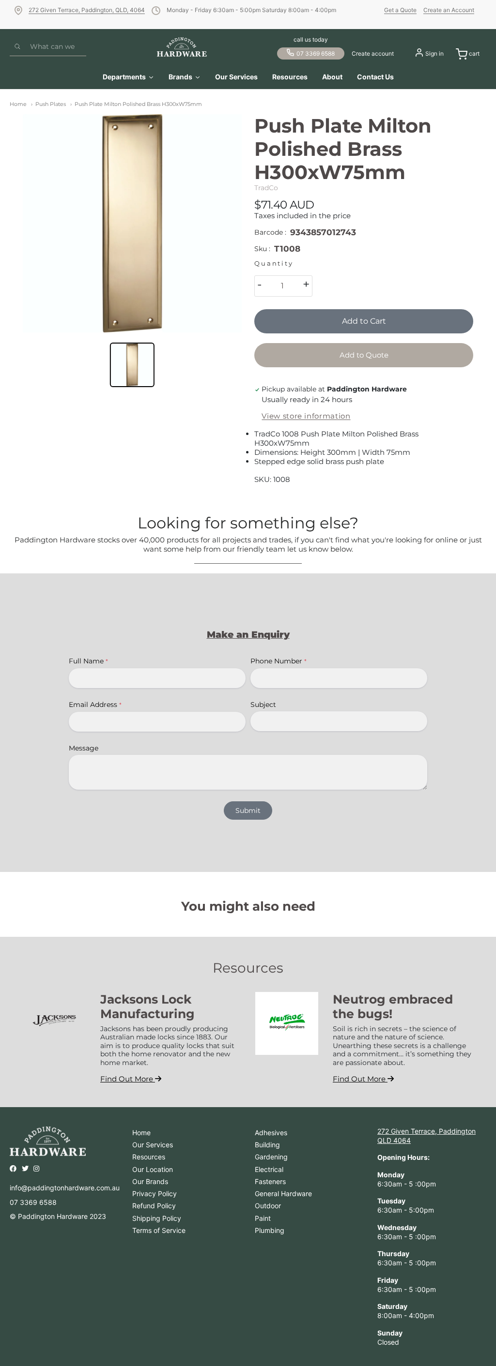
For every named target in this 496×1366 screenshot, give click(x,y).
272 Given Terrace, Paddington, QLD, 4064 (87, 10)
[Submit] (17, 47)
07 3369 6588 (315, 53)
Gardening (271, 1157)
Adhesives (271, 1132)
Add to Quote (364, 355)
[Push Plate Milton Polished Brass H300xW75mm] (132, 223)
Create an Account (448, 10)
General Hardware (283, 1193)
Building (267, 1145)
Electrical (269, 1169)
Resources (148, 1157)
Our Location (152, 1169)
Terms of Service (159, 1230)
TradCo (266, 187)
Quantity (273, 263)
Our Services (152, 1145)
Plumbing (269, 1230)
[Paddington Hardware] (182, 47)
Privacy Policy (154, 1193)
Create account (373, 53)
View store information (306, 416)
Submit (248, 810)
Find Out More (127, 1078)
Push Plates (50, 104)
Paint (263, 1218)
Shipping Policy (156, 1218)
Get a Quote (400, 10)
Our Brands (150, 1181)
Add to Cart (364, 321)
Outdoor (268, 1205)
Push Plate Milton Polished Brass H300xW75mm (138, 104)
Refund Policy (154, 1205)
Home (18, 104)
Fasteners (270, 1181)
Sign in (434, 53)
